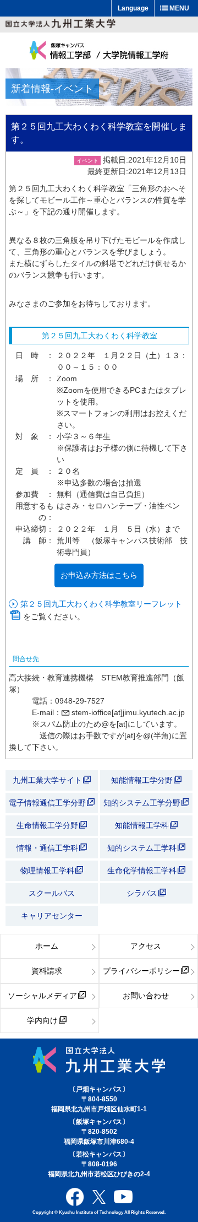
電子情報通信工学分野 (47, 802)
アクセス (145, 946)
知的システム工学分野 (143, 802)
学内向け (42, 1020)
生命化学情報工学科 (143, 870)
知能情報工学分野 (143, 780)
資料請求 (46, 970)
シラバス (142, 893)
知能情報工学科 (143, 825)
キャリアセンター (51, 915)
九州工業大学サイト (47, 780)
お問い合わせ (146, 995)
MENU (179, 8)
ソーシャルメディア (42, 995)
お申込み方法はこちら (99, 575)
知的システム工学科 (143, 847)
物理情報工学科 (48, 870)
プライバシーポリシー (141, 970)
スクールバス (52, 893)
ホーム (46, 946)
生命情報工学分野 (47, 825)
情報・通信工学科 (48, 847)
